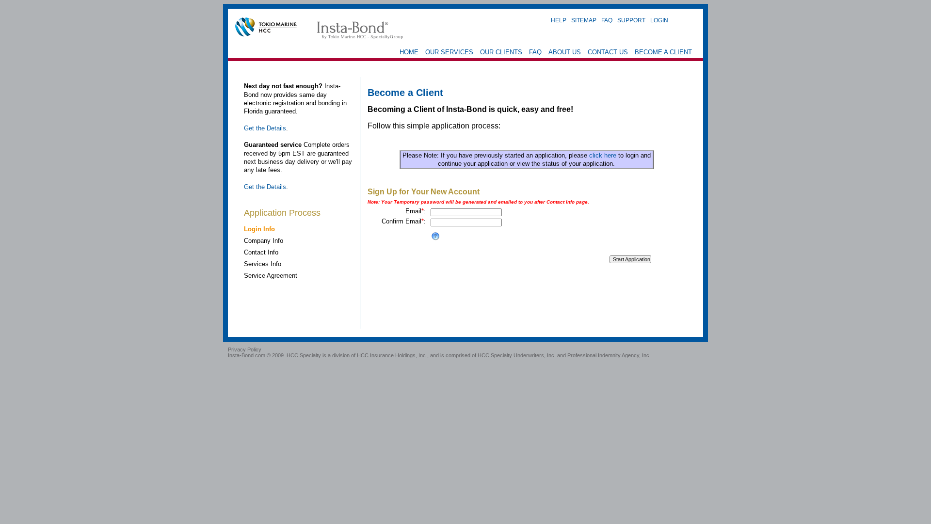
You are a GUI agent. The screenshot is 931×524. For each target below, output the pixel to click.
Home (409, 52)
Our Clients (501, 52)
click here (602, 155)
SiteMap (583, 20)
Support (631, 20)
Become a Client (663, 52)
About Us (564, 52)
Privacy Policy (244, 349)
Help (558, 20)
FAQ (606, 20)
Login (659, 20)
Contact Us (608, 52)
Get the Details (265, 128)
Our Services (449, 52)
